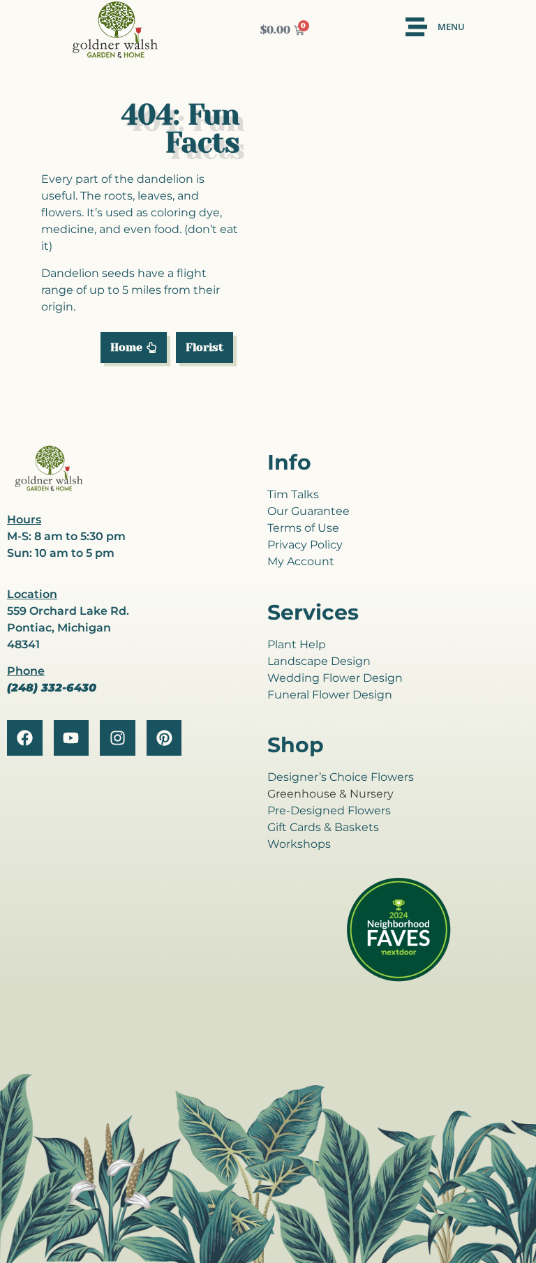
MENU (451, 26)
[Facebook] (25, 738)
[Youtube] (71, 738)
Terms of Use (303, 528)
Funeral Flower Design (329, 694)
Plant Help (296, 644)
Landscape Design (319, 661)
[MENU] (416, 27)
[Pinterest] (164, 738)
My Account (300, 561)
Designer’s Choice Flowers (340, 777)
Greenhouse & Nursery (330, 793)
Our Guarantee (308, 511)
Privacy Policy (305, 544)
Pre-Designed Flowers (329, 810)
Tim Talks (293, 494)
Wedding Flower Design (335, 678)
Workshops (299, 844)
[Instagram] (117, 738)
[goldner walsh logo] (49, 488)
